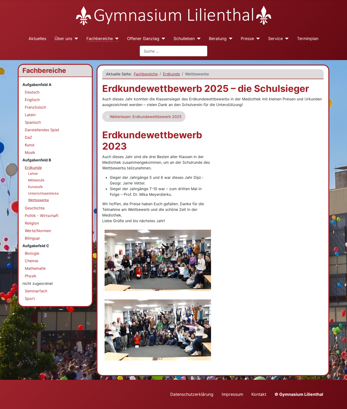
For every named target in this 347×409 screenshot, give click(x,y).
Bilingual (32, 238)
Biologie (32, 253)
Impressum (232, 394)
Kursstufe (35, 187)
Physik (30, 276)
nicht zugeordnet (37, 283)
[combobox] (173, 51)
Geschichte (35, 208)
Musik (30, 152)
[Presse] (257, 39)
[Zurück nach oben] (338, 400)
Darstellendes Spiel (42, 129)
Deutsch (32, 92)
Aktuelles (37, 38)
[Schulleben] (198, 39)
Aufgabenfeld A (36, 84)
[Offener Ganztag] (162, 39)
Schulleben (184, 38)
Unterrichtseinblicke (43, 193)
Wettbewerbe (38, 200)
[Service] (286, 39)
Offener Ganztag (143, 38)
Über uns (63, 38)
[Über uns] (75, 39)
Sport (30, 298)
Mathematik (35, 268)
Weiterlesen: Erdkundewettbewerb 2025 (145, 116)
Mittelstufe (36, 180)
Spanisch (33, 122)
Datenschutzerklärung (191, 394)
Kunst (29, 145)
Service (275, 38)
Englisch (32, 99)
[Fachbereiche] (116, 39)
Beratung (218, 38)
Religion (32, 223)
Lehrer (33, 174)
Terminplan (307, 38)
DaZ (28, 137)
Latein (30, 114)
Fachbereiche (99, 38)
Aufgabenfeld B (36, 160)
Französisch (35, 107)
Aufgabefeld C (35, 245)
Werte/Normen (38, 230)
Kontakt (258, 394)
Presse (247, 38)
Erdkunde (33, 167)
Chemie (31, 260)
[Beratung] (230, 39)
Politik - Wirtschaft (42, 215)
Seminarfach (36, 291)
